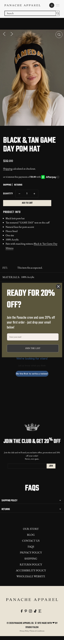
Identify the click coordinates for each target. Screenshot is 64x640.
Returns (6, 509)
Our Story (31, 529)
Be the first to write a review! (32, 373)
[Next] (11, 33)
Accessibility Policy (31, 570)
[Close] (58, 286)
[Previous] (4, 33)
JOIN (51, 466)
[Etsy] (40, 611)
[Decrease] (19, 193)
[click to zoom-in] (59, 34)
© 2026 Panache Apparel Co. (20, 623)
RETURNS (18, 185)
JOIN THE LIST (32, 348)
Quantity (8, 194)
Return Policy (31, 564)
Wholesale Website (30, 576)
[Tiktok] (35, 611)
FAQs (31, 546)
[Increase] (34, 193)
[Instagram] (30, 611)
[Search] (57, 13)
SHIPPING (7, 185)
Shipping (7, 168)
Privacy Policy (31, 552)
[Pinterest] (26, 611)
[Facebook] (22, 611)
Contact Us (30, 540)
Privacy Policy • (25, 631)
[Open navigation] (57, 5)
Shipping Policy (9, 500)
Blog (31, 534)
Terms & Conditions (37, 631)
